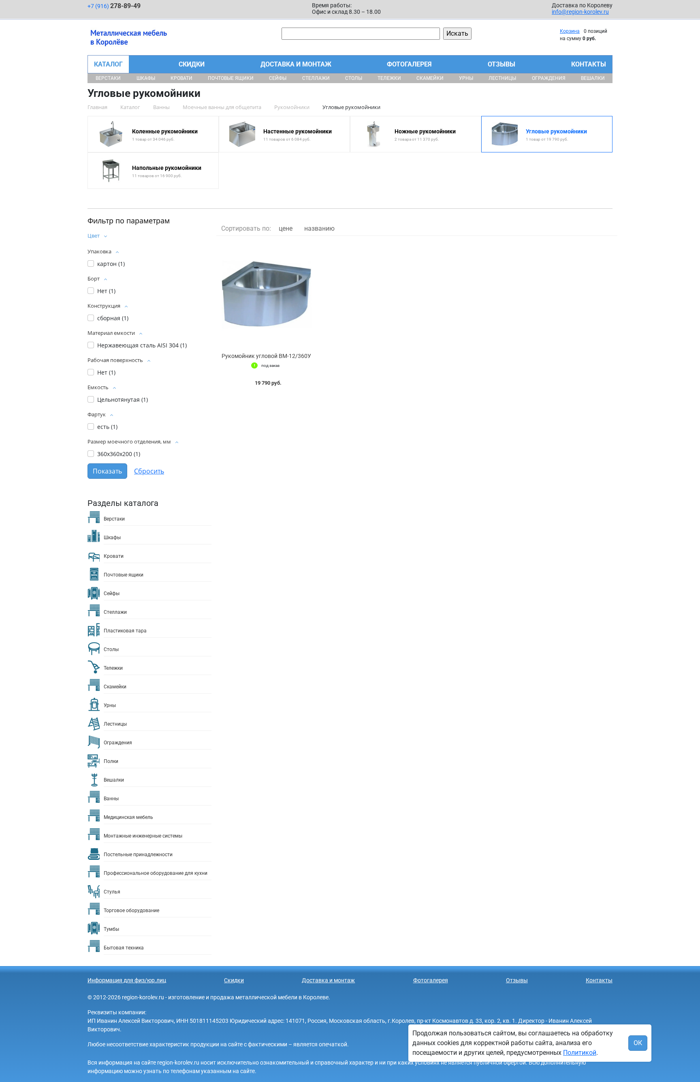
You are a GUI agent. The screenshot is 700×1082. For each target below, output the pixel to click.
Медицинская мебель (128, 817)
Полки (111, 761)
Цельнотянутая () (122, 399)
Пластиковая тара (125, 631)
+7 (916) (114, 6)
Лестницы (502, 78)
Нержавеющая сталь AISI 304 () (142, 345)
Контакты (588, 64)
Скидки (192, 64)
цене (285, 228)
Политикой (579, 1052)
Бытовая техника (124, 948)
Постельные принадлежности (138, 854)
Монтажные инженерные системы (143, 836)
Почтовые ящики (231, 78)
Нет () (106, 291)
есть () (107, 427)
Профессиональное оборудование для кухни (155, 873)
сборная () (112, 318)
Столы (353, 78)
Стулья (112, 892)
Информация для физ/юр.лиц (127, 980)
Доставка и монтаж (295, 64)
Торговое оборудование (131, 910)
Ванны (111, 798)
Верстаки (108, 78)
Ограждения (549, 78)
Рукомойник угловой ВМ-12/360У (266, 356)
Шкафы (146, 78)
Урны (466, 78)
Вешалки (593, 78)
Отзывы (501, 64)
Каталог (108, 64)
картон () (111, 264)
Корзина (570, 31)
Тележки (389, 78)
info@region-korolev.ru (580, 12)
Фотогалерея (409, 64)
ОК (638, 1043)
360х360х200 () (118, 454)
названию (319, 228)
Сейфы (277, 78)
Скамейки (430, 78)
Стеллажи (316, 78)
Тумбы (111, 929)
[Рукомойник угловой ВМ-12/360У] (267, 294)
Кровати (181, 78)
